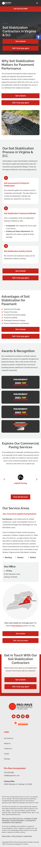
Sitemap (7, 759)
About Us (7, 743)
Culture (6, 754)
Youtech (25, 844)
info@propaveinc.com (11, 775)
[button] (38, 37)
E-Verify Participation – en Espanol (22, 820)
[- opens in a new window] (20, 723)
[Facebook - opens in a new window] (14, 716)
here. (17, 830)
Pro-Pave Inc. (7, 519)
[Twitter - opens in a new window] (18, 716)
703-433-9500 (9, 772)
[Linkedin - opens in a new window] (23, 716)
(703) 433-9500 (22, 9)
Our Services (8, 738)
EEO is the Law (7, 818)
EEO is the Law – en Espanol (22, 818)
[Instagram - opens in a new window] (27, 716)
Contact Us (8, 748)
